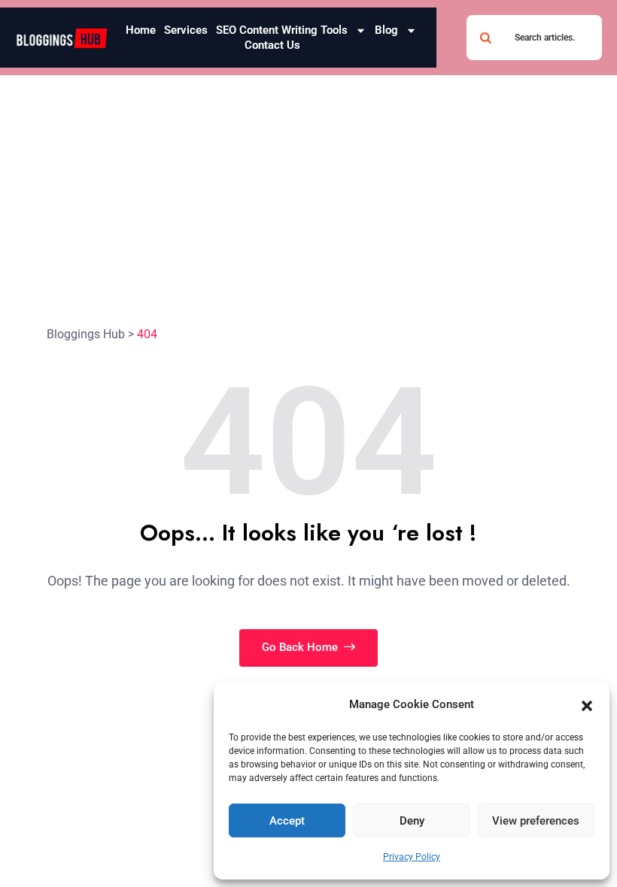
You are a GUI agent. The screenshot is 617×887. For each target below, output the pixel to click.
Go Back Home (301, 647)
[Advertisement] (308, 188)
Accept (287, 821)
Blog (386, 30)
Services (186, 30)
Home (141, 30)
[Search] (485, 37)
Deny (412, 821)
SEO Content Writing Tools (282, 30)
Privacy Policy (411, 857)
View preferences (535, 821)
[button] (586, 705)
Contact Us (272, 45)
